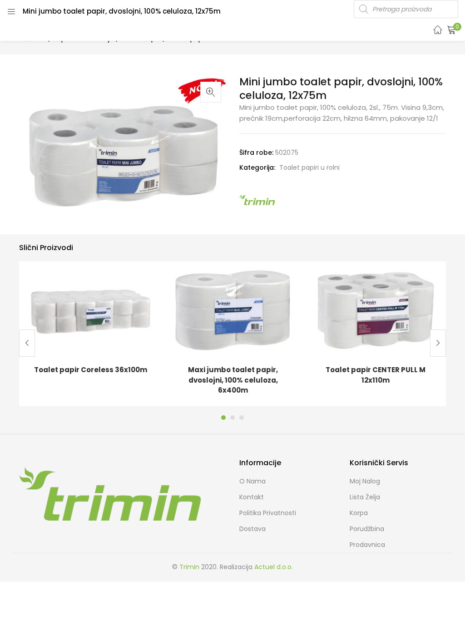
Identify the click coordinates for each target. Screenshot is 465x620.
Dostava (252, 528)
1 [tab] (223, 417)
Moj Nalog (365, 481)
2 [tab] (232, 417)
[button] (451, 29)
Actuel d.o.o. (273, 566)
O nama (252, 481)
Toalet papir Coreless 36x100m (90, 369)
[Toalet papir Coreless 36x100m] (90, 309)
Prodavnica (367, 544)
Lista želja (365, 497)
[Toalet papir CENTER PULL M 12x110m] (375, 309)
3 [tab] (241, 417)
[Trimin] (257, 200)
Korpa (359, 512)
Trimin (189, 566)
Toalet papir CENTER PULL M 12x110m (375, 375)
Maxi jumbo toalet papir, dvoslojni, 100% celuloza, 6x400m (233, 380)
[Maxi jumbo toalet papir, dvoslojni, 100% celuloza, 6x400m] (232, 309)
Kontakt (251, 497)
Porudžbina (367, 528)
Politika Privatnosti (267, 512)
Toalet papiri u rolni (309, 167)
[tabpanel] (90, 333)
